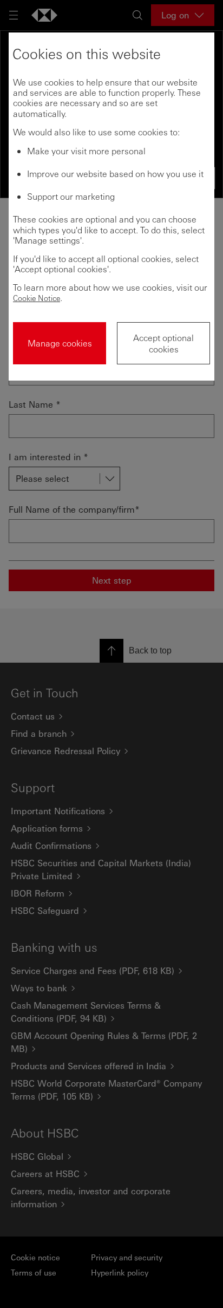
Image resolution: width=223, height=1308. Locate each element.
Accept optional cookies (163, 343)
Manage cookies (60, 343)
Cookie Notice (36, 298)
